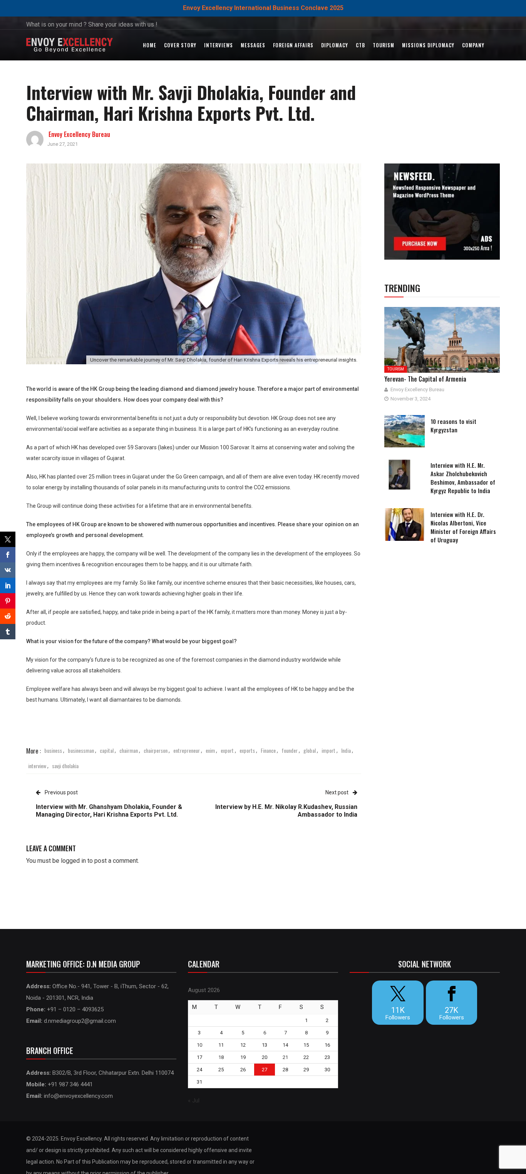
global (309, 750)
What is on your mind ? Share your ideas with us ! (91, 24)
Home (149, 45)
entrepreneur (186, 750)
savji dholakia (65, 766)
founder (289, 750)
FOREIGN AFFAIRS (293, 45)
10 (199, 1045)
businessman (81, 750)
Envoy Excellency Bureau (79, 134)
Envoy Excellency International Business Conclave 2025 (263, 8)
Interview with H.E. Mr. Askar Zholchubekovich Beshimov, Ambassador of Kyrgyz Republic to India (463, 478)
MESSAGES (253, 45)
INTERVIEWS (218, 45)
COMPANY (473, 45)
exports (247, 750)
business (53, 750)
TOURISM (383, 45)
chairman (128, 750)
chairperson (156, 750)
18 (221, 1057)
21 (285, 1057)
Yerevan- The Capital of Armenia (425, 379)
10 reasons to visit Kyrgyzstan (453, 425)
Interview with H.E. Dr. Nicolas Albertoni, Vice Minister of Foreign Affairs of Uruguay (463, 527)
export (227, 750)
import (328, 750)
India (346, 750)
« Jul (193, 1100)
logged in (73, 860)
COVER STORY (180, 45)
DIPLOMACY (334, 45)
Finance (268, 750)
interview (37, 766)
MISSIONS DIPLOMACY (428, 45)
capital (107, 750)
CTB (360, 45)
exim (210, 750)
